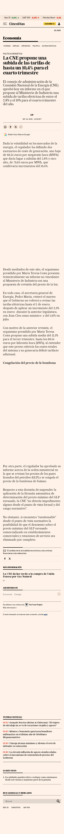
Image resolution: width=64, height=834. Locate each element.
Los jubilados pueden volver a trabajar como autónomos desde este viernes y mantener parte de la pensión (31, 778)
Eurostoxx (15, 808)
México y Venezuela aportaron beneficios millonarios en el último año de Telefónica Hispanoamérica (27, 734)
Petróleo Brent (49, 18)
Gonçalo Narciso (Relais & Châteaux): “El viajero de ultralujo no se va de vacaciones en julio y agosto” (31, 724)
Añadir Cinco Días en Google (19, 134)
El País (57, 30)
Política (36, 46)
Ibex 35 (7, 18)
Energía (17, 594)
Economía (12, 38)
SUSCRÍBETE (50, 24)
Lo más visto (9, 771)
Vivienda (7, 46)
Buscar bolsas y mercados (17, 793)
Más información (9, 608)
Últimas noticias (49, 46)
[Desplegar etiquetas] (59, 594)
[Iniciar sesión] (59, 23)
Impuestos (25, 46)
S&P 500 (26, 18)
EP (32, 115)
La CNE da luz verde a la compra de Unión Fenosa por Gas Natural (28, 575)
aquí (45, 614)
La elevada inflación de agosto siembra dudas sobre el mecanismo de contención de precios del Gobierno (29, 755)
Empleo (16, 46)
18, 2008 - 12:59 (32, 119)
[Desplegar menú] (5, 24)
